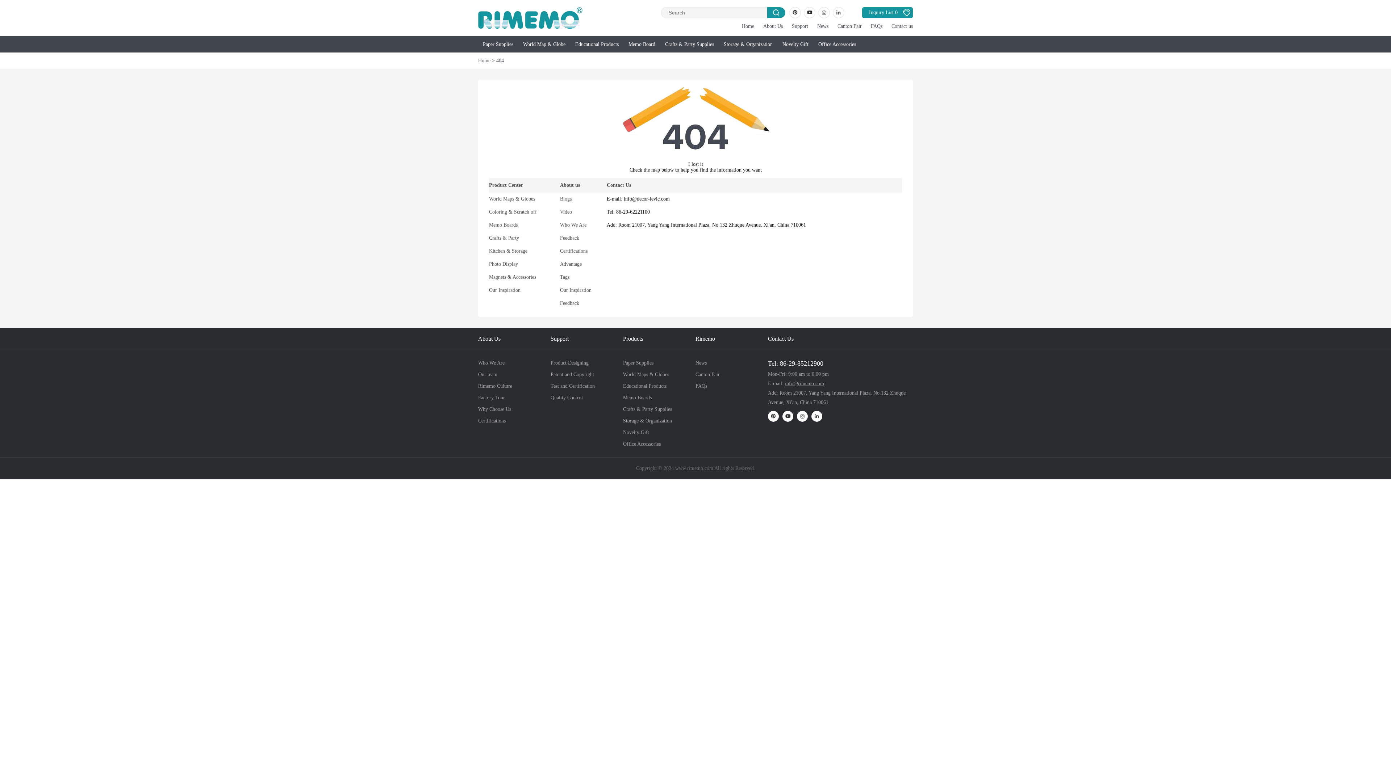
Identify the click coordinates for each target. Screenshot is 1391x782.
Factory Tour (491, 397)
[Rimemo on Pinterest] (795, 12)
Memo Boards (503, 225)
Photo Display (503, 264)
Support (800, 26)
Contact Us (781, 339)
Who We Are (573, 225)
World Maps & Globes (512, 199)
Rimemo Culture (495, 386)
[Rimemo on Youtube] (809, 12)
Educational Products (597, 44)
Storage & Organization (748, 44)
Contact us (902, 26)
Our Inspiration (505, 290)
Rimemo (705, 339)
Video (566, 212)
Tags (564, 277)
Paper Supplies (498, 44)
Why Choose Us (494, 409)
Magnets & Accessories (512, 277)
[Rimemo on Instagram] (824, 12)
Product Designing (570, 363)
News (822, 26)
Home (748, 26)
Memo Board (641, 44)
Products (633, 339)
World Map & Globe (544, 44)
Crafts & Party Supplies (689, 44)
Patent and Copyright (572, 374)
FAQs (876, 26)
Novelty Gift (795, 44)
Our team (487, 374)
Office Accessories (837, 44)
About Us (773, 26)
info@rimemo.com (804, 383)
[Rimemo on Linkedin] (838, 12)
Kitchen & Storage (508, 251)
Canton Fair (849, 26)
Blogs (566, 199)
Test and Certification (573, 386)
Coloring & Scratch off (513, 212)
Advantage (571, 264)
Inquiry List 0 (883, 12)
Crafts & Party (504, 238)
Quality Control (567, 397)
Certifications (574, 251)
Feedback (569, 238)
